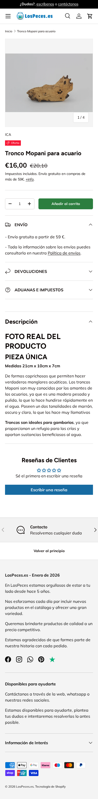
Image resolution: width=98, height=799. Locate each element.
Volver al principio (49, 551)
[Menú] (8, 16)
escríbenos (45, 4)
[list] (49, 83)
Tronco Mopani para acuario (36, 31)
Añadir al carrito (66, 203)
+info (30, 179)
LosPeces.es (25, 786)
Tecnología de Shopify (50, 786)
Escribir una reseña (49, 489)
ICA (8, 134)
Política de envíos (64, 252)
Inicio (8, 31)
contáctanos (68, 4)
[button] (89, 16)
